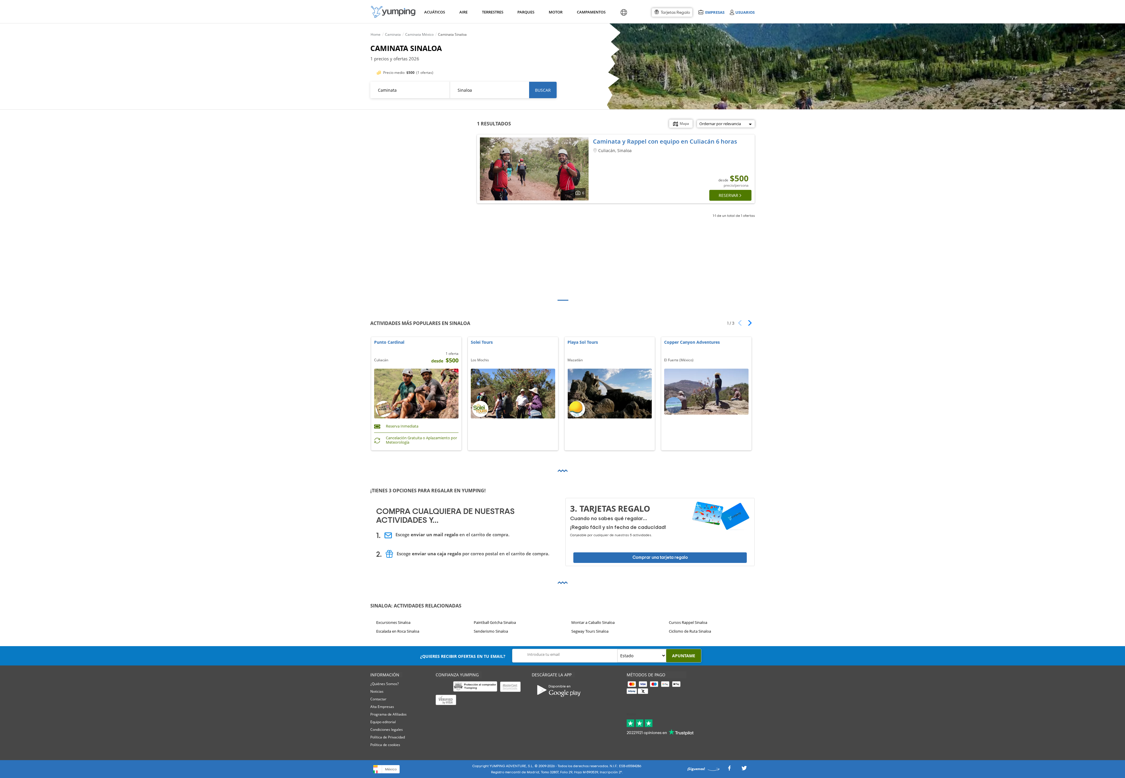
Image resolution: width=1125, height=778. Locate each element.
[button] (748, 323)
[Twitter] (744, 769)
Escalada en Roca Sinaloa (397, 631)
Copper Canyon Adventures (692, 342)
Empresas (714, 12)
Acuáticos (434, 12)
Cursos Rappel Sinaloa (688, 622)
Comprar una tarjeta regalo (660, 557)
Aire (463, 12)
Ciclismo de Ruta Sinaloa (690, 631)
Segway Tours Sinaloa (589, 631)
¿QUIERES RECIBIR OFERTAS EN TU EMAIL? (462, 656)
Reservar (728, 195)
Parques (525, 12)
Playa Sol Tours (582, 342)
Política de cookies (385, 744)
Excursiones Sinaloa (393, 622)
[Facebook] (729, 769)
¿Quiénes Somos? (384, 683)
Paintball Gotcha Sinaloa (495, 622)
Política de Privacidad (387, 737)
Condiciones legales (386, 729)
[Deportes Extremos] (393, 12)
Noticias (376, 691)
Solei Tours (482, 342)
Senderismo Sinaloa (491, 631)
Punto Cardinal (389, 342)
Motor (555, 12)
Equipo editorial (383, 721)
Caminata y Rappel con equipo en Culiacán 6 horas (665, 141)
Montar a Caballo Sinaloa (593, 622)
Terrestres (492, 12)
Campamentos (590, 12)
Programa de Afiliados (388, 714)
